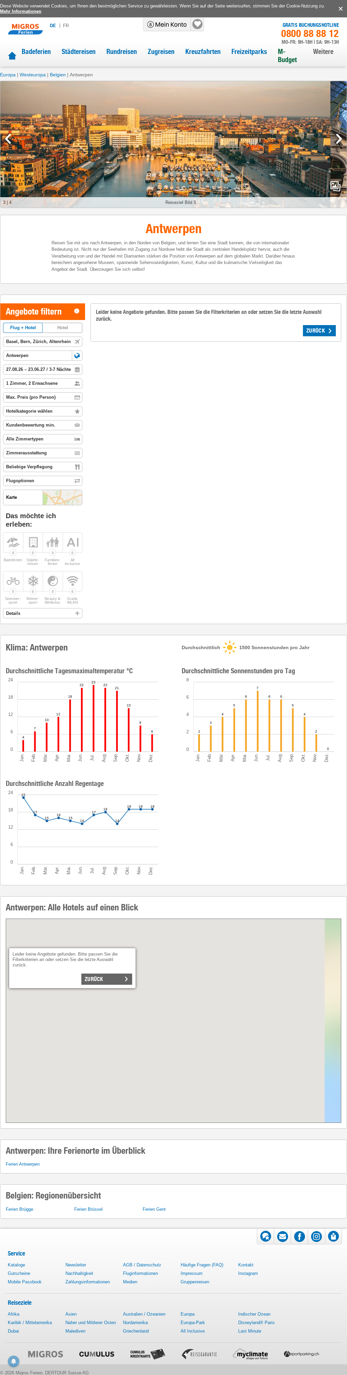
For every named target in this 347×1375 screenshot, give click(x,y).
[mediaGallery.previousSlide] (8, 139)
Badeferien (36, 52)
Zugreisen (161, 52)
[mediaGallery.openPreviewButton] (173, 144)
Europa (8, 74)
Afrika (13, 1314)
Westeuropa (33, 74)
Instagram (248, 1273)
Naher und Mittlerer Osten (90, 1322)
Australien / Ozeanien (144, 1314)
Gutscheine (19, 1273)
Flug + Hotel (23, 327)
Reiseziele (20, 1302)
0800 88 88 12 (310, 33)
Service (16, 1253)
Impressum (192, 1273)
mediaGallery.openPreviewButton (335, 186)
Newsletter (75, 1264)
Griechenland (136, 1331)
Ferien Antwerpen (23, 1164)
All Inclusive (193, 1331)
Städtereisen (79, 52)
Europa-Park (193, 1322)
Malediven (75, 1331)
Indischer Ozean (254, 1314)
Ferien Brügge (19, 1209)
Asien (71, 1314)
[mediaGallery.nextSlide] (339, 139)
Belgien (58, 74)
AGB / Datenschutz (142, 1264)
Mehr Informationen (20, 11)
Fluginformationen (140, 1273)
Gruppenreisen (195, 1281)
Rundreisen (121, 52)
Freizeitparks (249, 52)
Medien (130, 1281)
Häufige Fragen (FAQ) (202, 1264)
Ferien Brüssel (88, 1209)
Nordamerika (135, 1322)
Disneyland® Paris (256, 1322)
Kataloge (16, 1264)
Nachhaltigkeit (79, 1273)
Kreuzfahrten (203, 52)
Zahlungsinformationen (87, 1281)
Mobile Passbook (25, 1281)
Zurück (94, 979)
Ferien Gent (154, 1209)
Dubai (13, 1331)
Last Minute (249, 1331)
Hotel (62, 327)
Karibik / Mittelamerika (30, 1322)
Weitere (323, 52)
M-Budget (287, 56)
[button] (77, 355)
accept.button (340, 9)
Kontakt (245, 1264)
